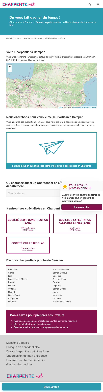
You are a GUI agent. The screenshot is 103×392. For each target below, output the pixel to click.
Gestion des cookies (19, 364)
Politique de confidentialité (23, 347)
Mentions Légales (17, 342)
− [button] (10, 70)
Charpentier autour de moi (40, 56)
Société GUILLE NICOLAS (28, 243)
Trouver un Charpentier (22, 38)
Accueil (9, 38)
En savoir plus (81, 207)
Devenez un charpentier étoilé (25, 360)
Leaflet (61, 107)
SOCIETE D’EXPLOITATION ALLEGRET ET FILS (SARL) (75, 221)
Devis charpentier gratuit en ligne (27, 351)
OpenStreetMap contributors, (81, 107)
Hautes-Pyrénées (51, 38)
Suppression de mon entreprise (26, 355)
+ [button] (10, 66)
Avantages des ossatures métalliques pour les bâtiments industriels (45, 320)
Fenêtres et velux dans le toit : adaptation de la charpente (41, 327)
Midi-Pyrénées (37, 38)
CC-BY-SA (93, 107)
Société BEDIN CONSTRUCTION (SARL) (28, 221)
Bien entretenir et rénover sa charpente (32, 323)
